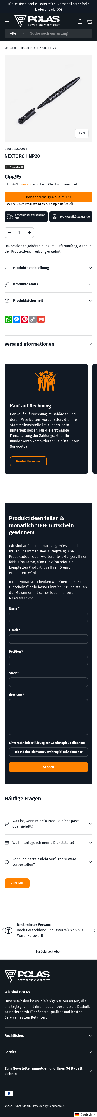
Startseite (11, 48)
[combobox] (48, 33)
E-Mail (13, 630)
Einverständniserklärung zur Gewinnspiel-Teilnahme (47, 743)
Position (15, 652)
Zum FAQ (17, 883)
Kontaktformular (28, 461)
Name (13, 608)
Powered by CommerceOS (49, 1106)
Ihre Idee (15, 695)
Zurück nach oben (48, 952)
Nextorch (26, 48)
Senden (48, 767)
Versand (26, 184)
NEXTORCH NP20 (46, 48)
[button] (85, 1114)
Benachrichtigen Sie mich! (48, 197)
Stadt (13, 673)
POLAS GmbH (22, 1106)
